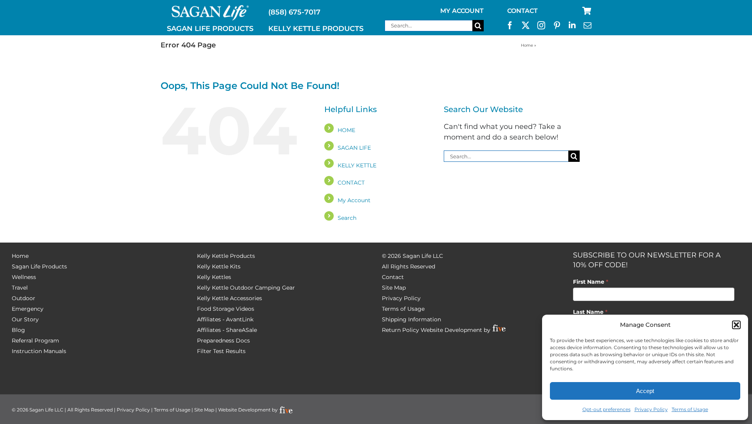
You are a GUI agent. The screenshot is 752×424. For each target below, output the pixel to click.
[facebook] (510, 25)
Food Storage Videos (225, 308)
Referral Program (35, 340)
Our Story (25, 319)
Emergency (27, 308)
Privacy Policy (651, 409)
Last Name (590, 311)
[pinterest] (557, 25)
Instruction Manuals (39, 351)
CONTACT (351, 182)
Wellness (24, 277)
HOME (346, 130)
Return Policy (400, 329)
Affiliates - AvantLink (225, 319)
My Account (354, 200)
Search (347, 217)
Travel (20, 287)
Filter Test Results (221, 351)
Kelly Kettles (214, 277)
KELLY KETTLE (357, 165)
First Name (590, 281)
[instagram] (541, 25)
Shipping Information (411, 319)
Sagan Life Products (39, 266)
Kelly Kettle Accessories (229, 298)
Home (527, 45)
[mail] (587, 25)
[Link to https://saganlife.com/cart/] (586, 11)
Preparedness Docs (223, 340)
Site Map (394, 287)
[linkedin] (572, 25)
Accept (645, 391)
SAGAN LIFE (354, 147)
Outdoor (23, 298)
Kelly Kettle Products (226, 255)
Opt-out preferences (606, 409)
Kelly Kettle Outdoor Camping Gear (246, 287)
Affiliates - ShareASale (227, 329)
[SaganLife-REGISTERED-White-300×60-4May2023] (210, 8)
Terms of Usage (690, 409)
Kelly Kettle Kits (218, 266)
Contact (393, 277)
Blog (18, 329)
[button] (736, 325)
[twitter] (526, 25)
